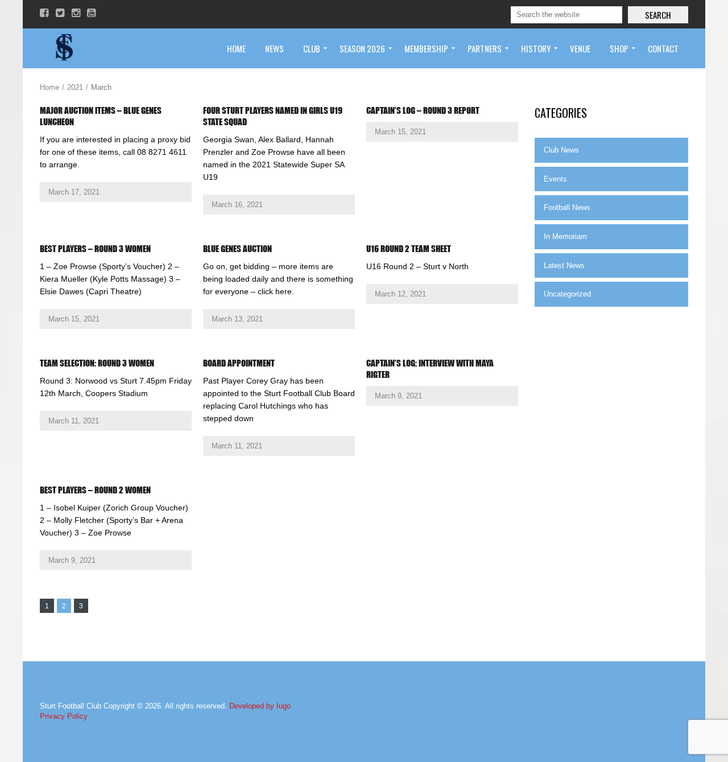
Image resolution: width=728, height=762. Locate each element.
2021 (75, 87)
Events (555, 179)
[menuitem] (236, 48)
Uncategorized (567, 294)
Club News (561, 150)
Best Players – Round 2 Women (95, 490)
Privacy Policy (64, 716)
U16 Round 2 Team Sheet (408, 249)
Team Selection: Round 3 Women (97, 363)
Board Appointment (239, 363)
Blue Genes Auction (237, 249)
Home (49, 87)
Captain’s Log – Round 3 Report (422, 110)
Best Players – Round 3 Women (95, 249)
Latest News (564, 265)
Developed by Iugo (260, 706)
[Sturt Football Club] (63, 48)
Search (658, 15)
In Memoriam (565, 236)
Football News (567, 207)
